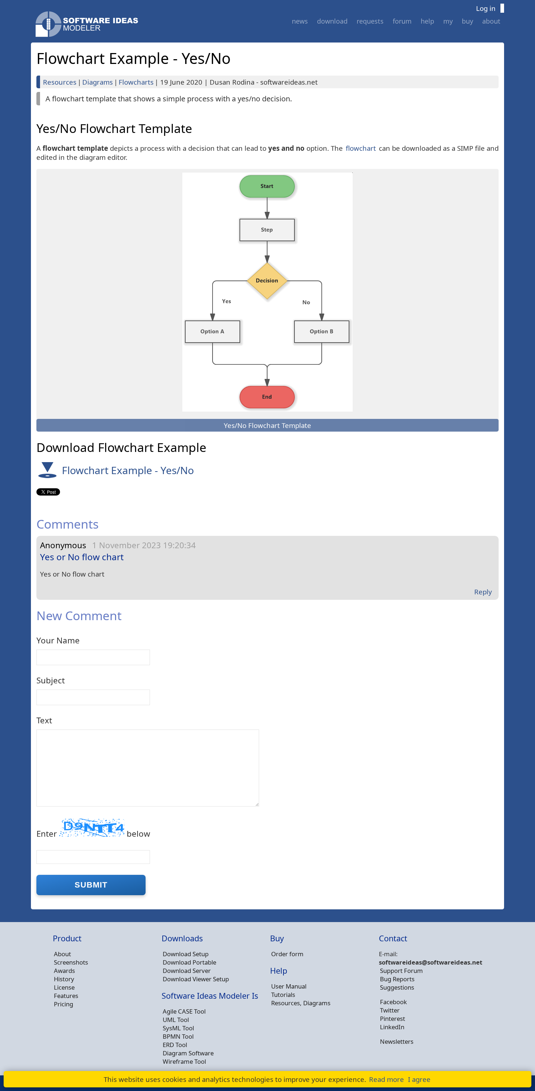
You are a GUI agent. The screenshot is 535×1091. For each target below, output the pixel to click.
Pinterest (392, 1018)
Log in (486, 8)
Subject (50, 680)
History (64, 979)
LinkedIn (392, 1027)
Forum (402, 21)
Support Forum (401, 970)
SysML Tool (178, 1028)
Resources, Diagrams (300, 1003)
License (64, 987)
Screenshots (71, 962)
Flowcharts (136, 81)
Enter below (93, 833)
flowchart (361, 148)
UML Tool (176, 1019)
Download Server (187, 970)
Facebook (393, 1002)
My (448, 21)
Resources (59, 81)
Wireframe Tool (184, 1061)
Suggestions (397, 987)
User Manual (288, 986)
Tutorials (283, 994)
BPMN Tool (178, 1036)
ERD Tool (175, 1045)
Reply (483, 591)
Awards (64, 970)
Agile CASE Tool (184, 1011)
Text (44, 720)
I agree (419, 1079)
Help (427, 21)
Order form (287, 954)
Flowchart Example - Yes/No (128, 470)
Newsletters (396, 1041)
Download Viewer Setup (196, 979)
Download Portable (189, 962)
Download (332, 21)
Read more (386, 1079)
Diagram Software (188, 1053)
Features (66, 995)
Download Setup (186, 954)
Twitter (390, 1010)
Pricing (63, 1004)
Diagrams (97, 81)
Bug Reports (397, 979)
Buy (467, 21)
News (300, 21)
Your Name (58, 640)
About (491, 21)
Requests (370, 21)
